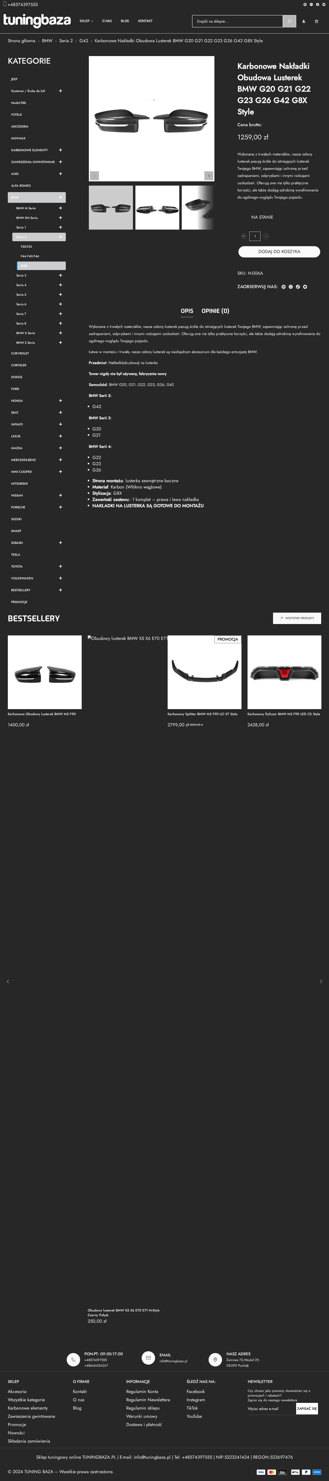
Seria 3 (21, 275)
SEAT (14, 412)
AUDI (15, 174)
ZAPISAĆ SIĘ (307, 1408)
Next (321, 981)
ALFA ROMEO (21, 185)
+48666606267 (96, 1365)
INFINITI (17, 424)
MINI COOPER (21, 471)
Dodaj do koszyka (279, 251)
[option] (157, 207)
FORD (15, 389)
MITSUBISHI (19, 483)
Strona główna (21, 41)
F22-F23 (26, 246)
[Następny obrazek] (208, 175)
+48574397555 (23, 4)
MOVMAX (18, 138)
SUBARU (17, 542)
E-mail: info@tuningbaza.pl (146, 1457)
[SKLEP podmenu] (92, 21)
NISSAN (17, 495)
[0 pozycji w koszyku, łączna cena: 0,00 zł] (319, 21)
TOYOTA (17, 566)
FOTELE (16, 114)
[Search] (289, 21)
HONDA (17, 400)
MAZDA (16, 448)
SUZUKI (16, 519)
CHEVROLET (20, 353)
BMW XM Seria (27, 218)
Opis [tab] (187, 311)
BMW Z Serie (25, 342)
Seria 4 (21, 285)
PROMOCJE (19, 602)
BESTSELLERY (20, 590)
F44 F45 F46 (30, 256)
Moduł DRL (18, 103)
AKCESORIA (19, 126)
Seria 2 (66, 41)
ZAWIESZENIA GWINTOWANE (33, 162)
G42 (83, 41)
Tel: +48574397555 (193, 1457)
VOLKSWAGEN (22, 578)
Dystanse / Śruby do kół (28, 91)
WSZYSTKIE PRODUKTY (299, 618)
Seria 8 (21, 323)
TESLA (15, 554)
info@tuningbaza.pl (173, 1361)
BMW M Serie (26, 208)
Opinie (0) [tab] (215, 311)
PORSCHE (18, 507)
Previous (7, 981)
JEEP (14, 79)
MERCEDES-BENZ (23, 460)
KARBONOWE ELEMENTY (29, 150)
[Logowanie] (303, 21)
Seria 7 (21, 314)
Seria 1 (21, 227)
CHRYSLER (18, 365)
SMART (16, 531)
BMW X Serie (25, 333)
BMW (47, 41)
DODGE (16, 377)
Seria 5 (21, 294)
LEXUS (15, 436)
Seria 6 (21, 304)
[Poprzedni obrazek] (94, 175)
